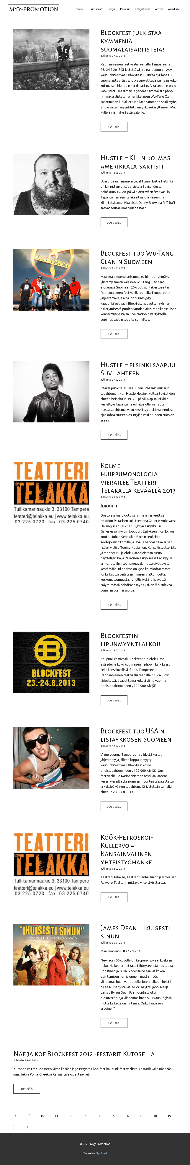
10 (42, 1116)
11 (56, 1116)
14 (99, 1116)
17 (141, 1116)
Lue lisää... (114, 127)
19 (169, 1116)
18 (155, 1116)
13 (84, 1116)
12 (70, 1116)
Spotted (101, 1153)
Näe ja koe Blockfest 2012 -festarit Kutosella (84, 1054)
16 (127, 1116)
